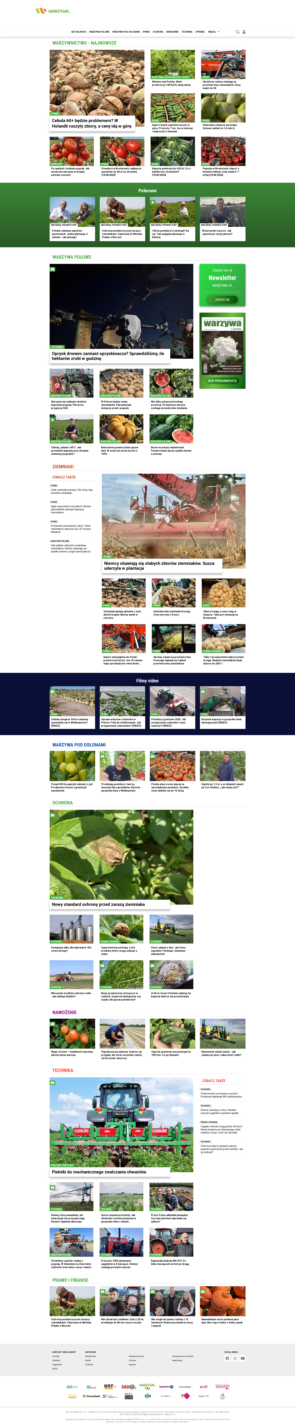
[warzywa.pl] (52, 10)
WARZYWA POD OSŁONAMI (79, 745)
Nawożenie (172, 32)
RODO (55, 1369)
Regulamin (57, 1364)
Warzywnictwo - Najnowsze (84, 43)
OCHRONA (62, 803)
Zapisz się (222, 299)
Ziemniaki (63, 467)
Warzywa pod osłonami (126, 32)
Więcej (212, 32)
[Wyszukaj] (237, 32)
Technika (187, 32)
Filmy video (147, 681)
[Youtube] (243, 1358)
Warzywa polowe (99, 32)
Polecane (147, 190)
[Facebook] (227, 1358)
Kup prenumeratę (222, 381)
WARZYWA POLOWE (71, 257)
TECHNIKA (62, 1070)
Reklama (56, 1360)
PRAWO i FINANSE (70, 1280)
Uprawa (200, 32)
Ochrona (158, 32)
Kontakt (55, 1356)
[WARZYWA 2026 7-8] (222, 344)
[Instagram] (235, 1358)
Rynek (146, 32)
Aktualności (78, 32)
